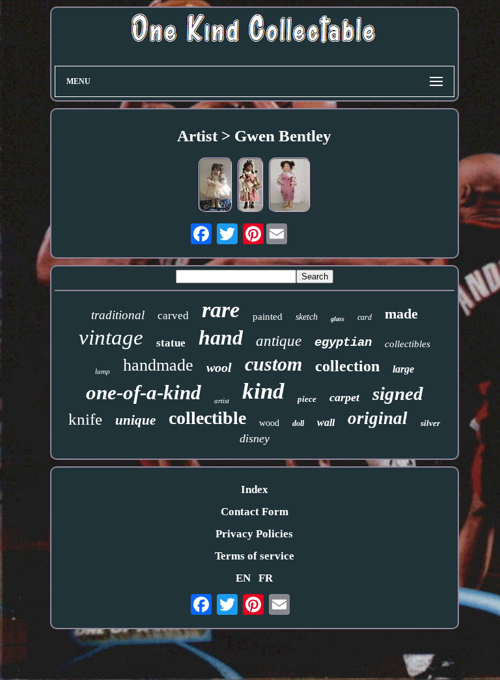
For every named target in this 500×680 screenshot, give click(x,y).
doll (298, 423)
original (378, 418)
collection (347, 366)
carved (173, 315)
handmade (158, 365)
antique (278, 341)
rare (221, 310)
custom (273, 364)
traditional (118, 315)
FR (265, 578)
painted (268, 316)
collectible (207, 418)
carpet (344, 397)
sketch (307, 317)
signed (397, 393)
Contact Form (254, 511)
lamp (102, 371)
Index (254, 489)
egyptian (343, 342)
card (364, 317)
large (403, 369)
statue (171, 343)
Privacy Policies (254, 534)
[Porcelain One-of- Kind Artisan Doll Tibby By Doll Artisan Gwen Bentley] (215, 186)
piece (307, 399)
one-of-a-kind (143, 392)
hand (221, 337)
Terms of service (254, 556)
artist (221, 400)
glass (337, 318)
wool (219, 367)
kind (263, 391)
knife (85, 419)
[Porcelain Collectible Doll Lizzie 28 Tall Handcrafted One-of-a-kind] (290, 186)
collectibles (407, 344)
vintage (111, 337)
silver (430, 423)
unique (135, 420)
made (401, 313)
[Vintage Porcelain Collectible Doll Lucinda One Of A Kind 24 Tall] (250, 186)
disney (255, 438)
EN (243, 578)
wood (269, 423)
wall (326, 422)
